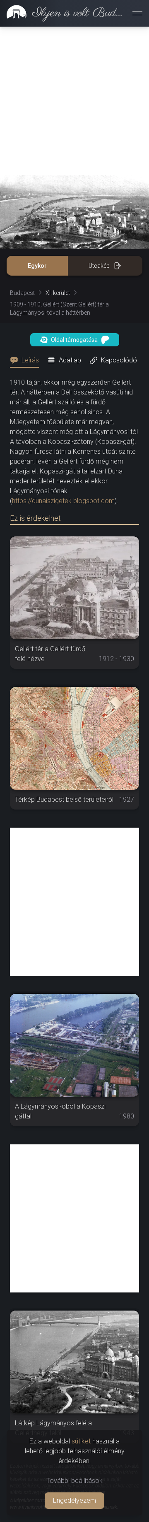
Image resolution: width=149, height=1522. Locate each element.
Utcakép (99, 265)
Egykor (37, 265)
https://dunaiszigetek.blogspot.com (63, 501)
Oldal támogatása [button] (74, 339)
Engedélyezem (74, 1500)
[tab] (27, 360)
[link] (63, 13)
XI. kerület (58, 293)
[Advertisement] (74, 101)
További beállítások (74, 1481)
